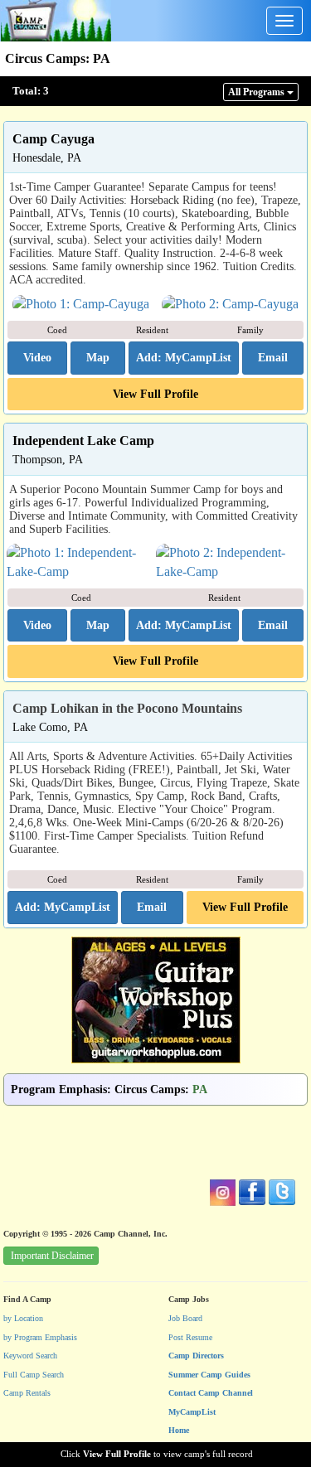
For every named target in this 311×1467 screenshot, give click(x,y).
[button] (37, 358)
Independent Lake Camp (83, 440)
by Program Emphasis (40, 1337)
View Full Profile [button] (155, 393)
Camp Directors (196, 1355)
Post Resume (190, 1337)
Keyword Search (30, 1355)
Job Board (185, 1318)
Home (178, 1430)
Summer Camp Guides (209, 1374)
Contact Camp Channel (210, 1392)
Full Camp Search (33, 1374)
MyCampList (192, 1411)
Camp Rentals (27, 1392)
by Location (23, 1318)
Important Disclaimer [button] (52, 1255)
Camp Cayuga (53, 139)
